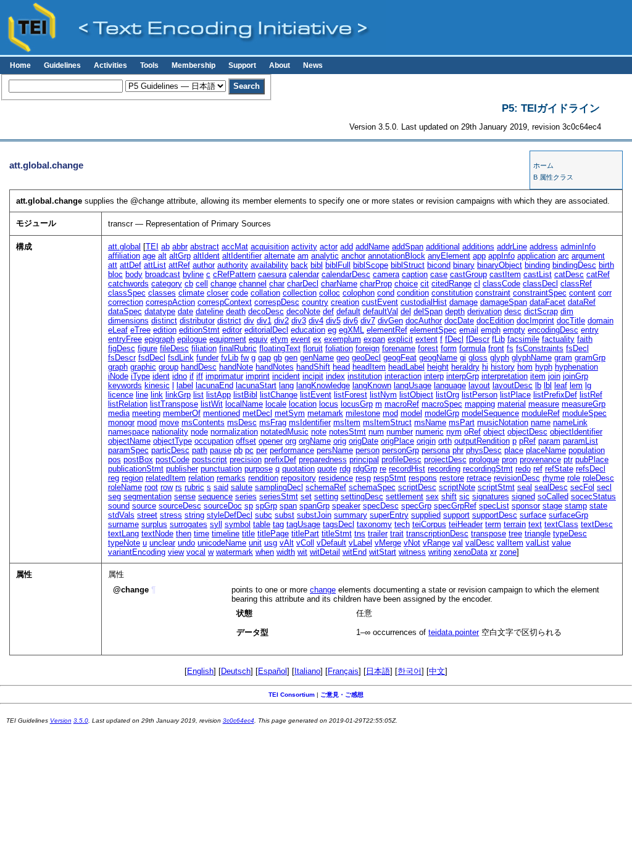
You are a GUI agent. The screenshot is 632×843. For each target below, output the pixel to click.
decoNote (303, 311)
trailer (378, 533)
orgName (315, 441)
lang (286, 385)
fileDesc (174, 348)
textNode (157, 533)
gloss (478, 357)
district (229, 320)
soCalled (553, 496)
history (503, 367)
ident (161, 376)
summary (350, 515)
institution (364, 376)
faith (584, 339)
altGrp (180, 255)
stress (171, 515)
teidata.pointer (453, 632)
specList (494, 505)
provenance (540, 459)
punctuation (221, 468)
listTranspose (174, 404)
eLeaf (118, 329)
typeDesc (570, 533)
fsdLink (181, 357)
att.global (124, 246)
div (249, 320)
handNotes (275, 367)
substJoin (314, 515)
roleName (125, 487)
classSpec (127, 292)
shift (449, 496)
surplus (154, 524)
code (239, 292)
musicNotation (502, 422)
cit (424, 283)
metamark (325, 413)
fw (245, 357)
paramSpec (128, 450)
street (147, 515)
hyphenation (576, 367)
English (200, 671)
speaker (346, 505)
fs (510, 348)
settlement (404, 496)
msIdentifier (310, 422)
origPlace (397, 441)
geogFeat (400, 357)
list (198, 394)
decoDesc (266, 311)
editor (232, 329)
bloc (115, 274)
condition (413, 292)
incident (286, 376)
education (308, 329)
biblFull (338, 265)
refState (559, 468)
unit (255, 542)
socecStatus (593, 496)
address (544, 246)
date (185, 311)
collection (300, 292)
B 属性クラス (553, 177)
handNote (236, 367)
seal (524, 487)
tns (359, 533)
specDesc (381, 505)
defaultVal (380, 311)
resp (363, 478)
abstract (204, 246)
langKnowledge (323, 385)
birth (606, 265)
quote (327, 468)
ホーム (543, 165)
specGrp (416, 505)
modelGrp (442, 413)
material (511, 404)
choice (406, 283)
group (168, 367)
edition (165, 329)
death (236, 311)
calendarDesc (346, 274)
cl (477, 283)
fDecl (454, 339)
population (586, 450)
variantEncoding (136, 552)
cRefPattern (234, 274)
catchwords (128, 283)
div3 (298, 320)
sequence (215, 496)
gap (264, 357)
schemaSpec (372, 487)
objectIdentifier (576, 431)
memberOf (182, 413)
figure (147, 348)
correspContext (225, 302)
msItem (346, 422)
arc (563, 255)
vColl (305, 542)
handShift (313, 367)
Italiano (307, 671)
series (246, 496)
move (169, 422)
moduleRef (541, 413)
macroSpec (442, 404)
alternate (279, 255)
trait (397, 533)
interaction (403, 376)
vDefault (331, 542)
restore (451, 478)
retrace (479, 478)
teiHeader (466, 524)
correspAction (170, 302)
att (112, 265)
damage (463, 302)
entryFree (125, 339)
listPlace (515, 394)
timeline (225, 533)
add (346, 246)
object (494, 431)
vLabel (360, 542)
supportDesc (494, 515)
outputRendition (482, 441)
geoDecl (366, 357)
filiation (204, 348)
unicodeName (222, 542)
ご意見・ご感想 (342, 694)
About (279, 65)
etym (279, 339)
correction (125, 302)
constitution (452, 292)
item (538, 376)
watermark (234, 552)
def (328, 311)
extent (426, 339)
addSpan (407, 246)
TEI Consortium (291, 694)
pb (238, 450)
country (315, 302)
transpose (488, 533)
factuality (558, 339)
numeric (429, 431)
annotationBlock (396, 255)
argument (588, 255)
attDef (130, 265)
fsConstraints (539, 348)
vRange (436, 542)
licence (120, 394)
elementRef (387, 329)
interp (434, 376)
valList (537, 542)
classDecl (540, 283)
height (438, 367)
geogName (438, 357)
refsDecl (590, 468)
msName (430, 422)
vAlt (287, 542)
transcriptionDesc (437, 533)
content (582, 292)
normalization (234, 431)
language (450, 385)
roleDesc (598, 478)
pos (114, 459)
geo (342, 357)
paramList (580, 441)
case (438, 274)
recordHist (407, 468)
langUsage (412, 385)
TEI (152, 246)
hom (525, 367)
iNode (118, 376)
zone (508, 552)
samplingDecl (279, 487)
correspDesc (276, 302)
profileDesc (401, 459)
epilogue (192, 339)
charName (339, 283)
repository (298, 478)
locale (275, 404)
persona (436, 450)
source (144, 505)
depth (455, 311)
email (468, 329)
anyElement (449, 255)
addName (372, 246)
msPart (462, 422)
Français (343, 671)
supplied (426, 515)
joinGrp (575, 376)
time (201, 533)
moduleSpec (584, 413)
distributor (197, 320)
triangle (538, 533)
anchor (353, 255)
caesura (272, 274)
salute (241, 487)
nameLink (570, 422)
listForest (350, 394)
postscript (209, 459)
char (277, 283)
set (306, 496)
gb (277, 357)
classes (162, 292)
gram (563, 357)
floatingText (280, 348)
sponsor (526, 505)
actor (329, 246)
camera (386, 274)
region (132, 478)
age (149, 255)
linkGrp (178, 394)
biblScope (370, 265)
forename (398, 348)
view (176, 552)
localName (244, 404)
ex (317, 339)
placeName (546, 450)
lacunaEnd (214, 385)
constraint (492, 292)
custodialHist (424, 302)
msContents (203, 422)
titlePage (273, 533)
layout (479, 385)
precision (246, 459)
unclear (162, 542)
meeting (146, 413)
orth (445, 441)
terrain (515, 524)
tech (402, 524)
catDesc (569, 274)
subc (263, 515)
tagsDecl (338, 524)
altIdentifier (242, 255)
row (166, 487)
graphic (143, 367)
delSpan (428, 311)
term (493, 524)
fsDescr (122, 357)
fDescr (477, 339)
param (549, 441)
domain (600, 320)
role (573, 478)
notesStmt (347, 431)
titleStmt (337, 533)
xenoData (471, 552)
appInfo (501, 255)
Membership (193, 65)
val (457, 542)
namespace (128, 431)
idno (179, 376)
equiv (258, 339)
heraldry (465, 367)
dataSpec (125, 311)
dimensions (128, 320)
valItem (510, 542)
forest (428, 348)
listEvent (315, 394)
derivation (484, 311)
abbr (180, 246)
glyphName (532, 357)
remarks (231, 478)
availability (269, 265)
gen (291, 357)
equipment (227, 339)
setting (326, 496)
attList (155, 265)
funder (207, 357)
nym (454, 431)
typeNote (124, 542)
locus (328, 404)
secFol (582, 487)
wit (302, 552)
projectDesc (445, 459)
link (157, 394)
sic (464, 496)
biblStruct (408, 265)
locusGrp (357, 404)
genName (317, 357)
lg (588, 385)
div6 (350, 320)
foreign (368, 348)
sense (185, 496)
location (303, 404)
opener (271, 441)
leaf (560, 385)
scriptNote (457, 487)
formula (472, 348)
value (561, 542)
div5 (333, 320)
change (223, 283)
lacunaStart (256, 385)
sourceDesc (180, 505)
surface (533, 515)
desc (513, 311)
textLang (123, 533)
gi (463, 357)
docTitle (571, 320)
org (290, 441)
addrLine (512, 246)
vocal (196, 552)
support (456, 515)
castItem (505, 274)
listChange (278, 394)
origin (426, 441)
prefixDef (280, 459)
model (411, 413)
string (194, 515)
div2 (281, 320)
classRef (576, 283)
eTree (140, 329)
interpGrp (462, 376)
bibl (316, 265)
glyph (499, 357)
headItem (369, 367)
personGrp (400, 450)
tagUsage (303, 524)
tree (515, 533)
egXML (351, 329)
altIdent (206, 255)
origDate (363, 441)
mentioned (221, 413)
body (134, 274)
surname (123, 524)
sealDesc (551, 487)
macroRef (402, 404)
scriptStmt (496, 487)
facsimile (523, 339)
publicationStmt (136, 468)
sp (248, 505)
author (204, 265)
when (265, 552)
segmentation (147, 496)
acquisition (270, 246)
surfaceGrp (568, 515)
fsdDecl (151, 357)
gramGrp (590, 357)
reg (113, 478)
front (496, 348)
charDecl (302, 283)
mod (390, 413)
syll (216, 524)
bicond (439, 265)
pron (509, 459)
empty (514, 329)
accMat (235, 246)
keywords (125, 385)
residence (335, 478)
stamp (576, 505)
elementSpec (433, 329)
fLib (498, 339)
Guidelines (62, 65)
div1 (264, 320)
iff (199, 376)
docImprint (535, 320)
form (449, 348)
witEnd (355, 552)
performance (292, 450)
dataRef (582, 302)
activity (304, 246)
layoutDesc (513, 385)
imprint (258, 376)
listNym (383, 394)
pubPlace (592, 459)
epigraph (159, 339)
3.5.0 (80, 720)
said (221, 487)
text (535, 524)
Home (20, 65)
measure (543, 404)
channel (253, 283)
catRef (598, 274)
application (536, 255)
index (335, 376)
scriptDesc (417, 487)
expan (374, 339)
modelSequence (490, 413)
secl (604, 487)
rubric (194, 487)
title (248, 533)
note (318, 431)
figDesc (121, 348)
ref (538, 468)
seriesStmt (278, 496)
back (299, 265)
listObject (416, 394)
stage (552, 505)
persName (335, 450)
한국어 (409, 671)
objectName (129, 441)
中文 (437, 671)
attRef (179, 265)
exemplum (342, 339)
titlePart (305, 533)
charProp (376, 283)
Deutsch (236, 671)
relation (201, 478)
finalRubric (238, 348)
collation (265, 292)
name (541, 422)
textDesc (597, 524)
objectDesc (527, 431)
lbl (548, 385)
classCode (501, 283)
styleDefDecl (229, 515)
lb (538, 385)
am (303, 255)
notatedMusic (284, 431)
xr (493, 552)
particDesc (170, 450)
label (185, 385)
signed (523, 496)
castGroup (468, 274)
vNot (412, 542)
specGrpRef (455, 505)
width (285, 552)
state (598, 505)
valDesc (479, 542)
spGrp (266, 505)
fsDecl (577, 348)
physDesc (484, 450)
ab (165, 246)
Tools (149, 65)
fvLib (229, 357)
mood (147, 422)
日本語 (378, 671)
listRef (591, 394)
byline (193, 274)
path (199, 450)
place (513, 450)
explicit (400, 339)
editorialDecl (266, 329)
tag (278, 524)
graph (118, 367)
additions (478, 246)
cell (202, 283)
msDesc (242, 422)
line (142, 394)
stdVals (121, 515)
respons (423, 478)
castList (537, 274)
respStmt (389, 478)
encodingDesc (553, 329)
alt (162, 255)
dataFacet (547, 302)
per (261, 450)
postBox (138, 459)
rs (178, 487)
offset (246, 441)
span (288, 505)
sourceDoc (223, 505)
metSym (290, 413)
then (183, 533)
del (406, 311)
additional (443, 246)
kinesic (157, 385)
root (151, 487)
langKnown (371, 385)
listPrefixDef (555, 394)
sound (119, 505)
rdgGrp (365, 468)
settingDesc (362, 496)
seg (114, 496)
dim (566, 311)
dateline (209, 311)
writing (439, 552)
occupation (213, 441)
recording (444, 468)
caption (415, 274)
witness (412, 552)
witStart (382, 552)
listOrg (447, 394)
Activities (110, 65)
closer (217, 292)
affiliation (124, 255)
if (191, 376)
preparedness (323, 459)
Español (272, 671)
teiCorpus (429, 524)
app (479, 255)
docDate (459, 320)
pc (249, 450)
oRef (472, 431)
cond (385, 292)
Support (242, 65)
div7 (367, 320)
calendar (304, 274)
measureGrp (583, 404)
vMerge (388, 542)
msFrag (272, 422)
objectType (172, 441)
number (399, 431)
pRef (527, 441)
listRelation (128, 404)
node (199, 431)
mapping (480, 404)
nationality (170, 431)
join (554, 376)
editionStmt (199, 329)
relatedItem (166, 478)
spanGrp (314, 505)
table (261, 524)
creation (345, 302)
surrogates (188, 524)
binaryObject (499, 265)
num (376, 431)
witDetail (325, 552)
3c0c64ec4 (238, 720)
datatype (159, 311)
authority (232, 265)
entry (590, 329)
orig (339, 441)
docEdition (495, 320)
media (119, 413)
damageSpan (503, 302)
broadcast (162, 274)
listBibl (245, 394)
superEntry (389, 515)
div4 (316, 320)
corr (605, 292)
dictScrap (541, 311)
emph (491, 329)
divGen (390, 320)
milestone (363, 413)
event (300, 339)
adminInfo (578, 246)
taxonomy (374, 524)
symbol (238, 524)
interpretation (504, 376)
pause (220, 450)
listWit (212, 404)
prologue (484, 459)
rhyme (554, 478)
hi (485, 367)
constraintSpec (540, 292)
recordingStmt (488, 468)
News (313, 65)
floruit (313, 348)
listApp (218, 394)
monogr (121, 422)
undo (186, 542)
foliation (339, 348)
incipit (312, 376)
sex (432, 496)
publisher (182, 468)
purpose (258, 468)
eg (332, 329)
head (341, 367)
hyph (543, 367)
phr (458, 450)
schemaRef (326, 487)
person (368, 450)
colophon (359, 292)
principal (364, 459)
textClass (561, 524)
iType (140, 376)
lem (576, 385)
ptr (568, 459)
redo (523, 468)
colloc (329, 292)
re (383, 468)
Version (61, 720)
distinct (164, 320)
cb (189, 283)
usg (270, 542)
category (166, 283)
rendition (263, 478)
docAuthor (423, 320)
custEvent (380, 302)
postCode (172, 459)
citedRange (451, 283)
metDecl (257, 413)
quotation (298, 468)
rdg (345, 468)
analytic (325, 255)
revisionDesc (517, 478)
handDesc (199, 367)
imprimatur (224, 376)
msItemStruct (387, 422)
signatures (490, 496)
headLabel (406, 367)
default (348, 311)
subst (284, 515)
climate (191, 292)
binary (464, 265)
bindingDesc (574, 265)
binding (537, 265)
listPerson (479, 394)
